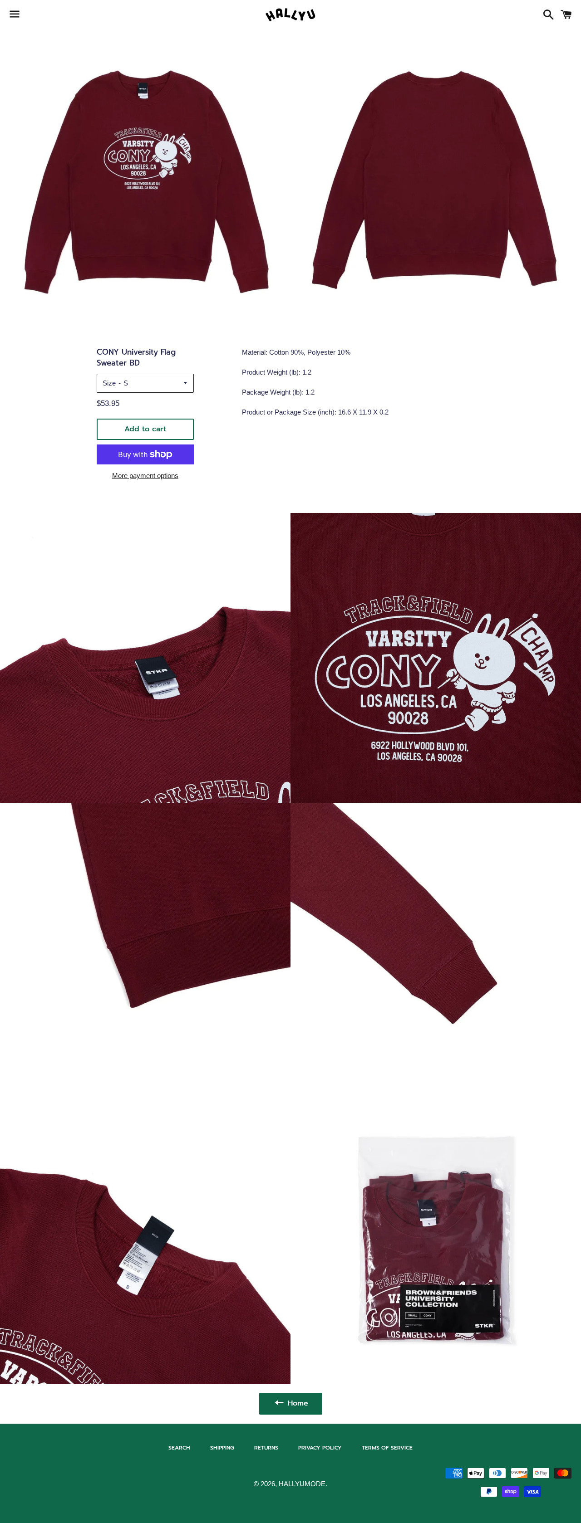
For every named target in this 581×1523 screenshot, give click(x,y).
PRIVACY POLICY (320, 1448)
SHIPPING (222, 1448)
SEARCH (179, 1448)
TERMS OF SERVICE (387, 1448)
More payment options (145, 475)
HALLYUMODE (302, 1484)
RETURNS (266, 1448)
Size (109, 383)
